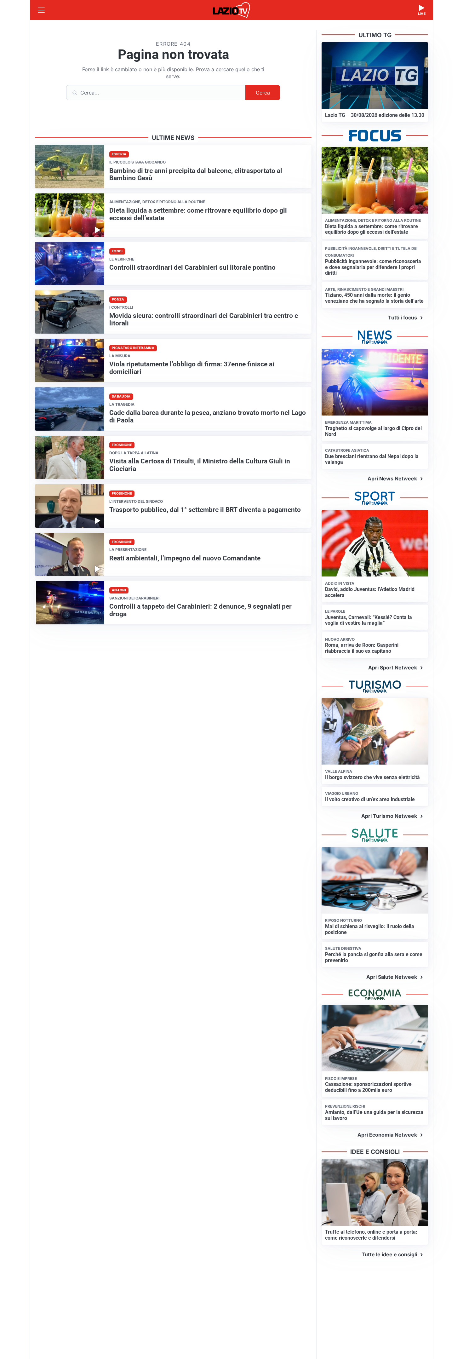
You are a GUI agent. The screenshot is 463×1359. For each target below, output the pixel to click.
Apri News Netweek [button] (392, 478)
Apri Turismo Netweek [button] (389, 816)
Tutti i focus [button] (402, 317)
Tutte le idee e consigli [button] (389, 1254)
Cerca (263, 92)
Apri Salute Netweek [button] (391, 977)
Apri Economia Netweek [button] (387, 1135)
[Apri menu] (41, 10)
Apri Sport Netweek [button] (392, 667)
